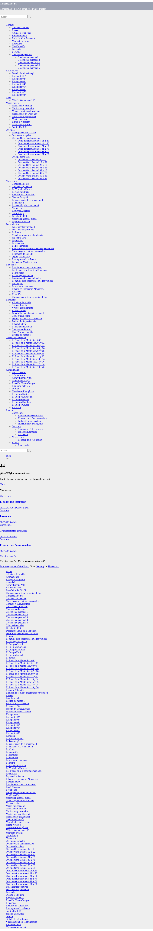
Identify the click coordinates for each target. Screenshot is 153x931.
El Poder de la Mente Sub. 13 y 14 (28, 359)
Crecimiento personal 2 (29, 60)
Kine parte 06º (19, 89)
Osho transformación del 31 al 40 (33, 148)
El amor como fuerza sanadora (32, 418)
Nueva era (17, 208)
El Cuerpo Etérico (20, 394)
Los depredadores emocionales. (27, 278)
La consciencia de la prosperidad (27, 200)
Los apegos (17, 283)
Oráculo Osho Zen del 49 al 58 (32, 173)
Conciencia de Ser (8, 3)
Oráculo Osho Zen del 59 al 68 (32, 175)
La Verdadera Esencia (22, 189)
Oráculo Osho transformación (26, 138)
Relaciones (17, 43)
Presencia (16, 49)
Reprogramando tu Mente (24, 259)
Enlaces (15, 30)
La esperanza (18, 243)
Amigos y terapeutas (21, 33)
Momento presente (20, 41)
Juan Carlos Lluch (20, 507)
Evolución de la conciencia (30, 415)
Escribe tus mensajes (21, 334)
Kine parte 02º (19, 78)
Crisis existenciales (21, 316)
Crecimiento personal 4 (29, 65)
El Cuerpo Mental (20, 399)
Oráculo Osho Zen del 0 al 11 (32, 159)
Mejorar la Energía (21, 380)
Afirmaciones (18, 375)
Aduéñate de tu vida (21, 302)
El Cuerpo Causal (20, 405)
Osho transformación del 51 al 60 (33, 154)
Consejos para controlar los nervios (28, 251)
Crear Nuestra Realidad (23, 332)
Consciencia (11, 181)
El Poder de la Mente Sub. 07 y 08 (28, 351)
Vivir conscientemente (22, 307)
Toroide (15, 388)
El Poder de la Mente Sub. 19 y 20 (28, 367)
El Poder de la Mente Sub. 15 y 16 (28, 361)
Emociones (11, 264)
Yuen (8, 97)
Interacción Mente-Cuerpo (24, 262)
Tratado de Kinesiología (23, 73)
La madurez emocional (22, 286)
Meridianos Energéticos (23, 391)
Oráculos (10, 130)
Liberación (11, 299)
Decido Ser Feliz (20, 216)
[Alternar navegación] (1, 14)
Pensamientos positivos (23, 229)
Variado (15, 442)
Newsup (40, 566)
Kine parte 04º (19, 84)
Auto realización (19, 305)
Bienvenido (23, 445)
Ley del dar (17, 240)
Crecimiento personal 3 (29, 62)
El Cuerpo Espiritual (21, 402)
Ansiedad (16, 291)
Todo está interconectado (29, 421)
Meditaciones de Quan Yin (24, 113)
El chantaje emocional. (22, 275)
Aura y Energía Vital (22, 378)
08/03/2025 (5, 522)
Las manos (23, 434)
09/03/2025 (5, 507)
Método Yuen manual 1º (23, 100)
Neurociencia (18, 437)
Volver (3, 484)
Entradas (10, 410)
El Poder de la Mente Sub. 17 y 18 (28, 364)
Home (9, 571)
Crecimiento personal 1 (29, 57)
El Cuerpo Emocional (22, 396)
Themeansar (53, 566)
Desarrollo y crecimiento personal (28, 313)
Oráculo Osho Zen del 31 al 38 (32, 167)
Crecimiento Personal (22, 329)
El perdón (16, 294)
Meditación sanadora (22, 124)
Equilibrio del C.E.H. (22, 386)
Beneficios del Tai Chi (22, 254)
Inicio (8, 456)
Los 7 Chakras (19, 372)
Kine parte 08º (19, 95)
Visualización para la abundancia (27, 235)
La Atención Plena (20, 192)
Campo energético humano (30, 429)
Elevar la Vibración (21, 122)
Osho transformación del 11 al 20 (33, 143)
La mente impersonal (22, 326)
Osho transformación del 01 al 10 (33, 140)
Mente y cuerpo (19, 119)
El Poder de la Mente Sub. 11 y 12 (28, 356)
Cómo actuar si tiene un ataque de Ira (29, 297)
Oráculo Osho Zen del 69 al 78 (32, 178)
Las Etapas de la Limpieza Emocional (30, 270)
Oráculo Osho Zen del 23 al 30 (32, 165)
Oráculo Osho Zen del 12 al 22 (32, 162)
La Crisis (16, 51)
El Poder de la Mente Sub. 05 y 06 (28, 348)
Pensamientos (12, 224)
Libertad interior (19, 324)
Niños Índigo (18, 213)
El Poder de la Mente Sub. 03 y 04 (28, 345)
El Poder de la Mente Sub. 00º (26, 340)
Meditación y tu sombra (23, 108)
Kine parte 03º (19, 81)
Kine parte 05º (19, 86)
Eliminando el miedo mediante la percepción (33, 248)
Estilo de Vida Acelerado (23, 38)
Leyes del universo (21, 221)
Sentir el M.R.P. (19, 127)
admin (14, 522)
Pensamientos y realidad (23, 227)
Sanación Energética (27, 431)
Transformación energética (30, 423)
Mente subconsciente (16, 337)
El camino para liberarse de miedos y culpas (32, 281)
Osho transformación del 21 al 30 (33, 146)
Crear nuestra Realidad (16, 606)
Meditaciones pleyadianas (24, 116)
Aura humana (12, 369)
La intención (18, 202)
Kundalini (16, 407)
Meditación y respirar (22, 105)
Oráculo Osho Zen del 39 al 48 (32, 170)
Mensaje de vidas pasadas (24, 132)
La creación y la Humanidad (25, 205)
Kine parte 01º (19, 76)
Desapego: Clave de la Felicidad (27, 318)
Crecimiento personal (22, 54)
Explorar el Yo (19, 310)
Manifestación (18, 46)
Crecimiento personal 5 (29, 68)
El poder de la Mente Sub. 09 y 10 (28, 353)
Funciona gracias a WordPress (14, 566)
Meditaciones (12, 103)
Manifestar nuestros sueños (24, 219)
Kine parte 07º (19, 92)
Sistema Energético (21, 197)
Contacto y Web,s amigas (18, 603)
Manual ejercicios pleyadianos (26, 111)
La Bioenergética (20, 246)
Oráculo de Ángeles (21, 135)
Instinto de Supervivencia (24, 321)
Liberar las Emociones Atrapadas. (28, 289)
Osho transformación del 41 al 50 (33, 151)
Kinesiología (12, 70)
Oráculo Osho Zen (21, 157)
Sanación (16, 426)
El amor (9, 636)
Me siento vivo (19, 237)
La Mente (16, 232)
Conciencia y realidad (22, 186)
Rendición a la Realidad (23, 194)
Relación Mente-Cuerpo (23, 383)
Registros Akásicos (21, 210)
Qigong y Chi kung (21, 256)
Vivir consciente (19, 35)
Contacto (10, 25)
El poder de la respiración (30, 440)
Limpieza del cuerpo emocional (27, 267)
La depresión (18, 272)
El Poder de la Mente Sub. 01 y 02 (28, 343)
